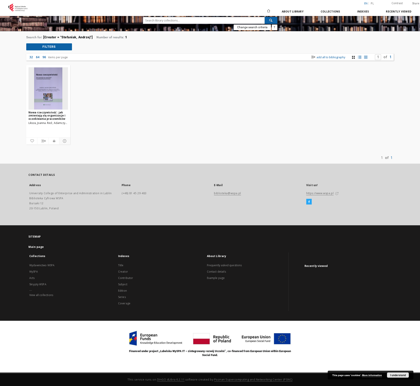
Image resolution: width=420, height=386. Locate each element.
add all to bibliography (330, 57)
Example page (216, 278)
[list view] (366, 57)
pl (372, 3)
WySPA (33, 271)
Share (415, 3)
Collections (330, 11)
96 (44, 57)
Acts (32, 278)
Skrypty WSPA (37, 284)
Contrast (397, 3)
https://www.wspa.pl (320, 193)
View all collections (41, 295)
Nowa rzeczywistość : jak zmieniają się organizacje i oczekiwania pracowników (46, 115)
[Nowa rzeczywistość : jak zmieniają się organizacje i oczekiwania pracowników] (48, 88)
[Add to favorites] (31, 141)
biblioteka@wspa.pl (227, 193)
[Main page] (268, 11)
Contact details (216, 271)
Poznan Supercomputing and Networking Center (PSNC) (253, 379)
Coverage (124, 303)
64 (37, 57)
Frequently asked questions (224, 265)
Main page (36, 247)
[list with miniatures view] (359, 57)
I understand (398, 375)
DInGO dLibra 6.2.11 (171, 379)
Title (121, 265)
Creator (123, 271)
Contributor (125, 278)
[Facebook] (309, 202)
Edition (122, 291)
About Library (293, 11)
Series (122, 297)
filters (49, 46)
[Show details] (64, 141)
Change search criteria (252, 27)
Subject (122, 284)
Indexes (363, 11)
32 (31, 57)
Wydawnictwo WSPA (41, 265)
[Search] (271, 20)
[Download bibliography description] (42, 141)
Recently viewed (398, 11)
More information (372, 375)
